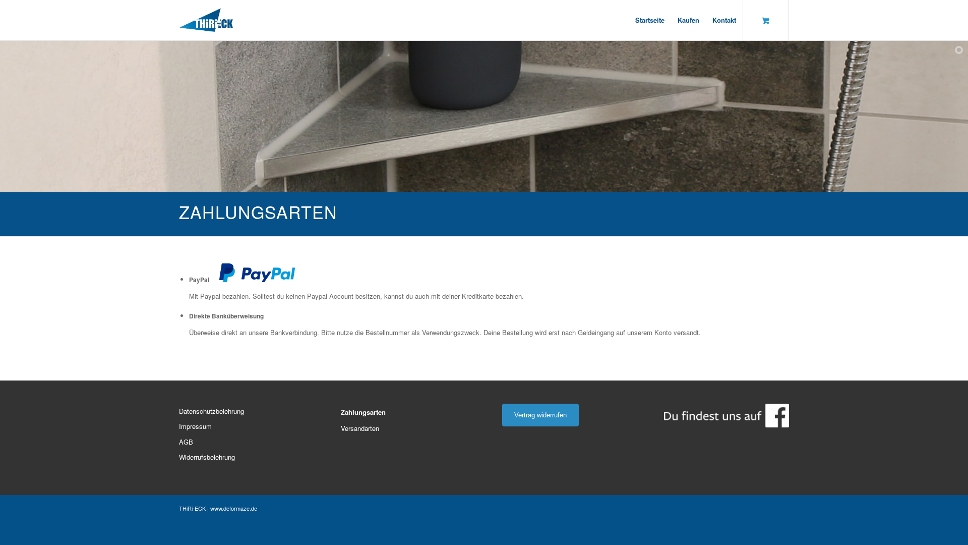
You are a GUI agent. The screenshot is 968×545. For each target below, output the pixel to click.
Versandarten (360, 428)
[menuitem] (650, 20)
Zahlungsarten (363, 412)
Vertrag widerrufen (540, 415)
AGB (186, 442)
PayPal (199, 280)
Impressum (195, 426)
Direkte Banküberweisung (226, 316)
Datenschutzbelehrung (211, 411)
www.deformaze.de (233, 508)
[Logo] (206, 20)
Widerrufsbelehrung (207, 457)
